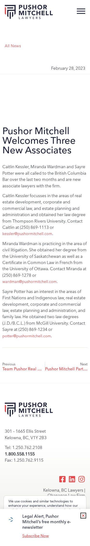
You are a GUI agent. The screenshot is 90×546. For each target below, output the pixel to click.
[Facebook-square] (62, 479)
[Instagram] (81, 479)
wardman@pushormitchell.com (29, 281)
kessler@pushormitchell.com (27, 233)
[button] (83, 515)
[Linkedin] (72, 479)
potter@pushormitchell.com (26, 336)
